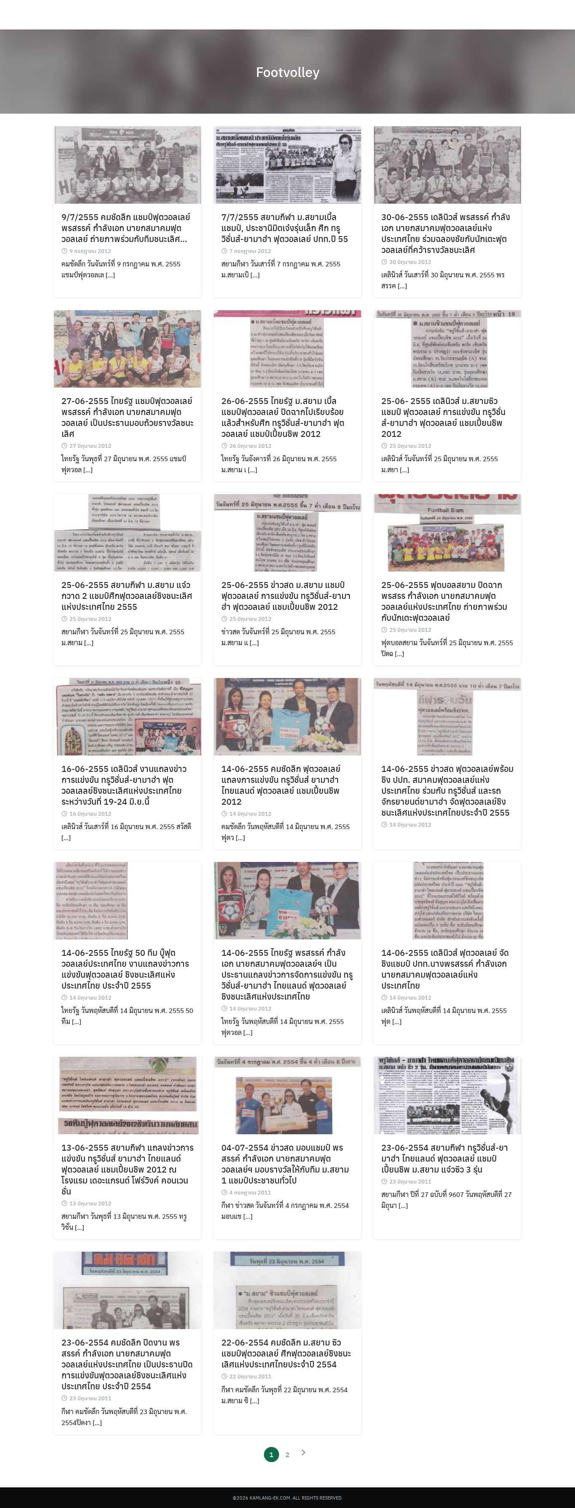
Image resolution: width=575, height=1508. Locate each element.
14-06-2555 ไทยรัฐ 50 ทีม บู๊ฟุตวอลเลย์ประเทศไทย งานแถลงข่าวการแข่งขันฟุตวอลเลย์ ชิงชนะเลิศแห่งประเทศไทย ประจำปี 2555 (125, 968)
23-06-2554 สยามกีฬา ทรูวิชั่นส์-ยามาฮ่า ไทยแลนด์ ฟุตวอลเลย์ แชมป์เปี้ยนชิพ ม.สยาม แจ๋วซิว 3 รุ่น (444, 1158)
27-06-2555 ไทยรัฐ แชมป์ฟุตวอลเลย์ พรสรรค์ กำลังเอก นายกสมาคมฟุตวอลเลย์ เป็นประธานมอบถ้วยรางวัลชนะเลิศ (127, 416)
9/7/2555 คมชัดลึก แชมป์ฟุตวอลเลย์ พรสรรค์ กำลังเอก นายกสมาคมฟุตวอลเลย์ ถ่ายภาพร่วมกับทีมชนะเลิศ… (125, 227)
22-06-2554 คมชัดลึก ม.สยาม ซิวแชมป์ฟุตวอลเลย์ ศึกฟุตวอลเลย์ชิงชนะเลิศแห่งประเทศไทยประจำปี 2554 (286, 1353)
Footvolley (287, 71)
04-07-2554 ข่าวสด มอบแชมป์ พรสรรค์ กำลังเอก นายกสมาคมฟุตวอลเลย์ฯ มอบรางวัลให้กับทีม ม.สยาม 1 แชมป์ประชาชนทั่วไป (285, 1163)
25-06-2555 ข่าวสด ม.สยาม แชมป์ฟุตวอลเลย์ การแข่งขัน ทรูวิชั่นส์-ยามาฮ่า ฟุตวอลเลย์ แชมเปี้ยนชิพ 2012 (286, 595)
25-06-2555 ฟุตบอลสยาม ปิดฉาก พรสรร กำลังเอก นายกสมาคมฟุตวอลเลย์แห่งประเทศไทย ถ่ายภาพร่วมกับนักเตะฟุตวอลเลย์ (444, 600)
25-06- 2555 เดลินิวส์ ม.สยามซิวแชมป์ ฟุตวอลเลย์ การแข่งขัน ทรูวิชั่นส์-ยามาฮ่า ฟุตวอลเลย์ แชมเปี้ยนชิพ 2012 (443, 416)
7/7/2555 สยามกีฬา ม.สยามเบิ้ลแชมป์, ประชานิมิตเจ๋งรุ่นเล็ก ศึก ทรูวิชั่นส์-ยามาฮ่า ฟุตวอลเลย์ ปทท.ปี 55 (284, 227)
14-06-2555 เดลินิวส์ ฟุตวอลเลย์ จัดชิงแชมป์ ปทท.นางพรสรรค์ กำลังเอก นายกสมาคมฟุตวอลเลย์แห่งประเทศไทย (445, 968)
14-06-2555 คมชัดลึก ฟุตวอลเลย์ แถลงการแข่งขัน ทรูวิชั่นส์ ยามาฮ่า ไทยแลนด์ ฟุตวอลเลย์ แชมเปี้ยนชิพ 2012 (281, 784)
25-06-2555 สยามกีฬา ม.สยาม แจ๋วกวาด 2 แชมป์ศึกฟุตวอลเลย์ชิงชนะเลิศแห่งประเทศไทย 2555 (126, 595)
